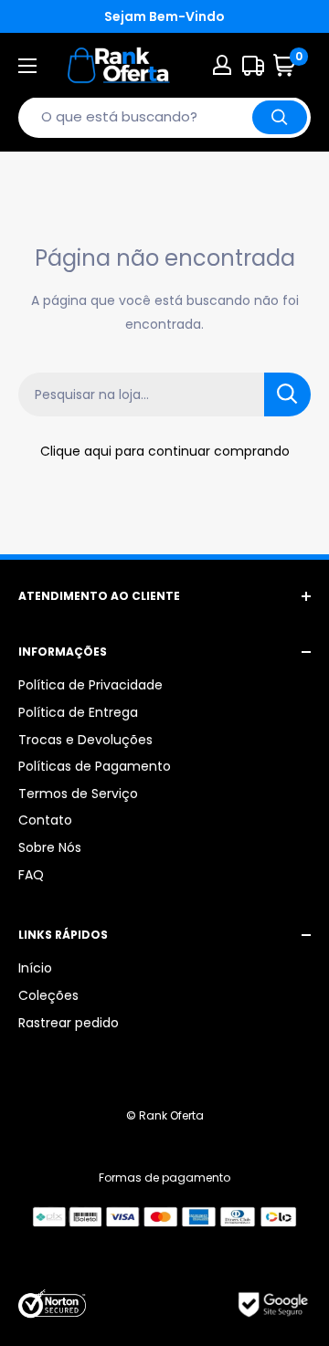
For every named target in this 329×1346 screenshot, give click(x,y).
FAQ (31, 875)
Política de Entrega (78, 712)
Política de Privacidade (90, 685)
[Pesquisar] (279, 117)
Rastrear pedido (68, 1023)
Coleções (48, 995)
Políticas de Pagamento (94, 766)
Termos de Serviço (78, 793)
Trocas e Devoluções (85, 740)
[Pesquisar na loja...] (287, 394)
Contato (45, 820)
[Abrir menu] (27, 65)
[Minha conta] (222, 65)
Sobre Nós (49, 847)
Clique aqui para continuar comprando (165, 451)
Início (35, 968)
